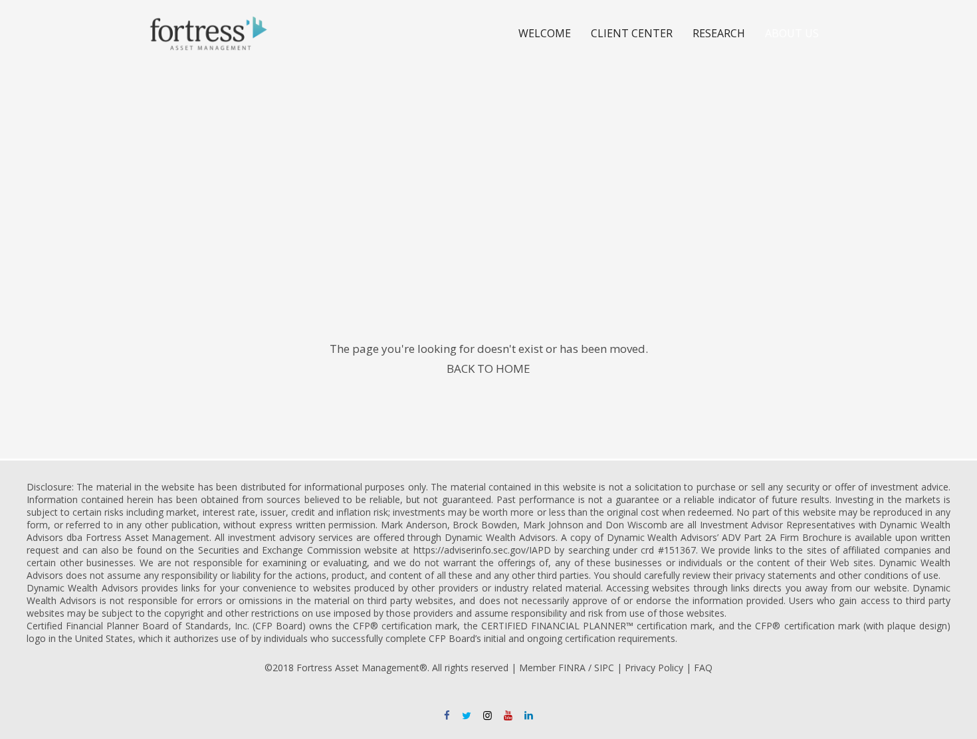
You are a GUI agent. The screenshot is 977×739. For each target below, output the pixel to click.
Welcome (544, 33)
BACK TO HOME (488, 368)
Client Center (632, 33)
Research (719, 33)
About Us (792, 33)
